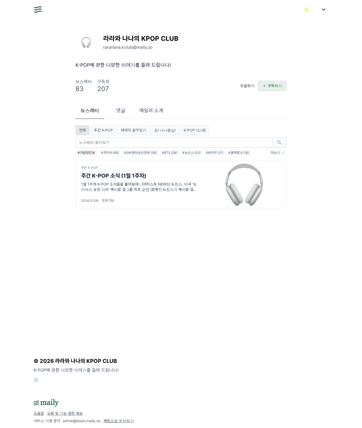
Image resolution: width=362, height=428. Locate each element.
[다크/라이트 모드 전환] (307, 9)
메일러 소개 (151, 110)
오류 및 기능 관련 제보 (65, 413)
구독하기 (275, 85)
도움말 (39, 413)
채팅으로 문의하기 (119, 420)
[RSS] (36, 379)
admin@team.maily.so (81, 420)
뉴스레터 (90, 110)
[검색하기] (279, 142)
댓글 (120, 110)
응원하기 (247, 85)
